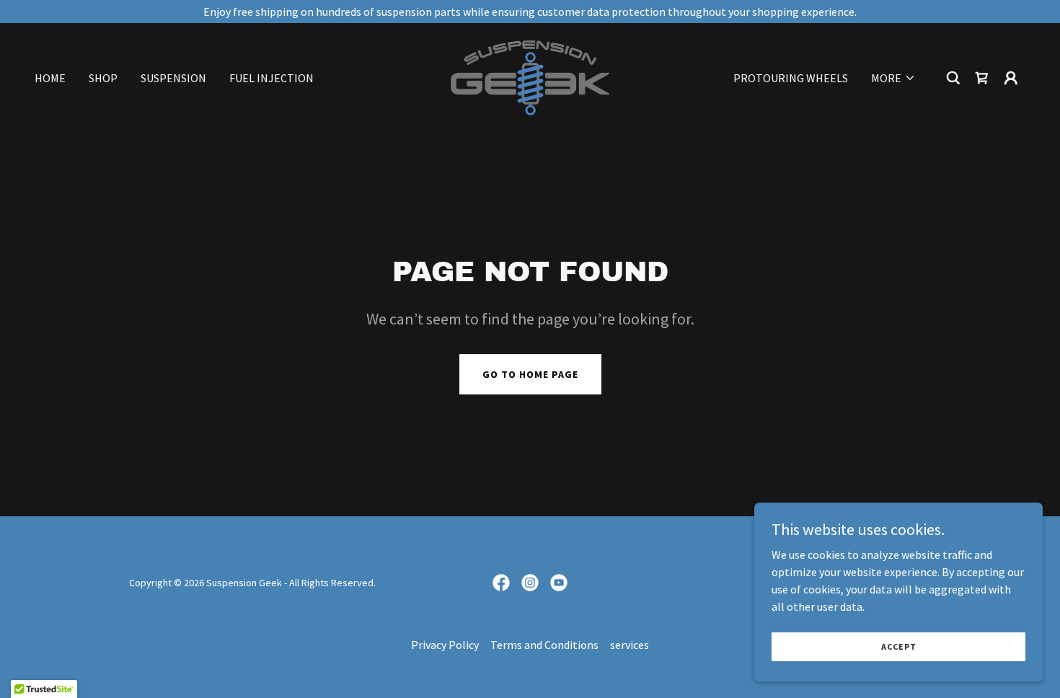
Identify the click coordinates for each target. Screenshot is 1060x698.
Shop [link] (103, 78)
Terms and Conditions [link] (544, 644)
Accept (899, 646)
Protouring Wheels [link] (790, 78)
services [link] (629, 644)
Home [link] (50, 78)
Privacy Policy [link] (445, 644)
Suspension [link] (173, 78)
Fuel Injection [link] (271, 78)
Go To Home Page (530, 374)
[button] (893, 78)
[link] (530, 76)
